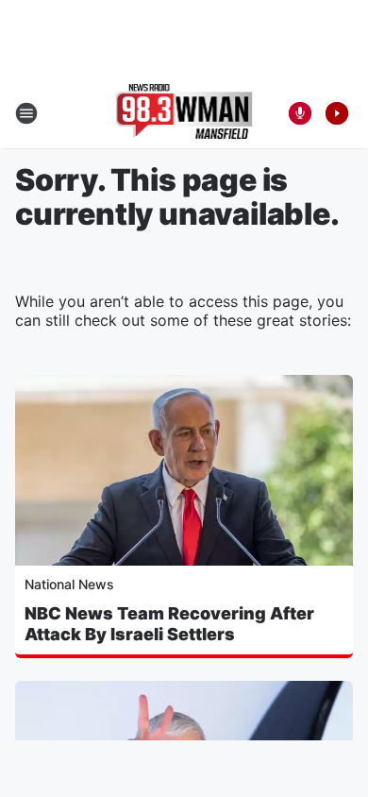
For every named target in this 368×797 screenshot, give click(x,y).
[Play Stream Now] (337, 113)
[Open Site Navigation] (26, 113)
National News (69, 584)
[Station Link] (184, 113)
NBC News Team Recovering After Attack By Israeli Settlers (169, 623)
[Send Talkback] (300, 113)
